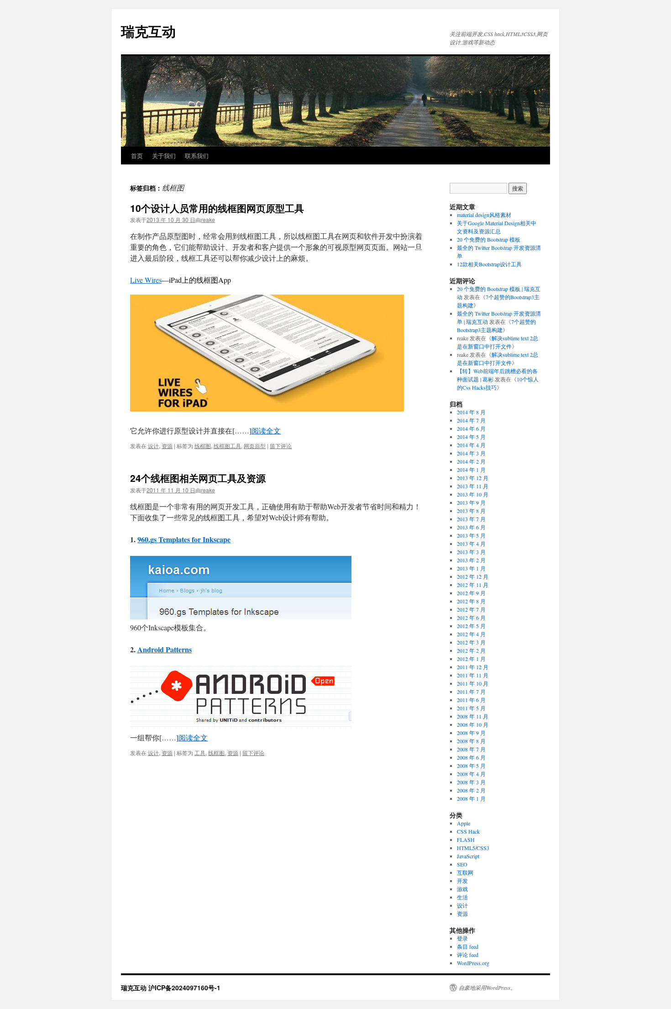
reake (208, 219)
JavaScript (468, 856)
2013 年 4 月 (471, 543)
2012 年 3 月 (471, 642)
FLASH (466, 839)
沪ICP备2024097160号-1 (184, 987)
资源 (167, 445)
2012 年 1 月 (471, 658)
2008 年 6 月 (471, 757)
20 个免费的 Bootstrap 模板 (488, 239)
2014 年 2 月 (471, 461)
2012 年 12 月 (472, 576)
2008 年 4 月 (471, 773)
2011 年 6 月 (471, 699)
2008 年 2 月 (471, 790)
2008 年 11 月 (472, 716)
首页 (137, 155)
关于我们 (164, 155)
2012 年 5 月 (471, 625)
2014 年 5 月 (471, 436)
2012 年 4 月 (471, 634)
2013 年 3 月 (471, 551)
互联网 (465, 872)
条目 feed (467, 946)
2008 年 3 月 (471, 782)
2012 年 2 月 (471, 650)
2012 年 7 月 (471, 609)
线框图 (202, 445)
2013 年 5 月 (471, 535)
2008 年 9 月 (471, 732)
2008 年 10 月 (472, 724)
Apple (463, 823)
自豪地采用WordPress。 (487, 987)
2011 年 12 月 (472, 667)
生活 (462, 897)
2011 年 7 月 (471, 691)
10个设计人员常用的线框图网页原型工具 (217, 208)
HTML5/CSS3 (473, 847)
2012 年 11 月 (472, 584)
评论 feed (467, 954)
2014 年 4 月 (471, 445)
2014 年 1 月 (471, 469)
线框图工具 (227, 445)
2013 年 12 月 (472, 477)
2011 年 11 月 (472, 675)
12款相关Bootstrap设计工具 (489, 264)
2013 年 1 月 (471, 568)
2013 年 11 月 (472, 486)
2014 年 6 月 (471, 428)
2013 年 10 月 (472, 494)
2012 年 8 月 (471, 601)
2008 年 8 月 (471, 741)
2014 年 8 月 (471, 412)
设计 (153, 445)
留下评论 (281, 445)
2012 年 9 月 (471, 593)
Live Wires (146, 280)
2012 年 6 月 (471, 617)
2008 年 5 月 (471, 765)
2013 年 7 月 (471, 519)
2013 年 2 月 (471, 560)
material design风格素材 (484, 214)
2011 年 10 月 (472, 683)
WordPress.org (473, 963)
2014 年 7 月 (471, 420)
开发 (462, 880)
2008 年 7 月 (471, 749)
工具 (199, 752)
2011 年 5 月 (471, 708)
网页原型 (255, 445)
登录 (462, 938)
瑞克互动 (148, 31)
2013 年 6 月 (471, 527)
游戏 (462, 889)
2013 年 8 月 (471, 510)
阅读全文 (266, 430)
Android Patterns (164, 649)
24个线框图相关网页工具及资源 (198, 478)
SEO (462, 864)
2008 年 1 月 (471, 798)
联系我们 (197, 155)
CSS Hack (468, 831)
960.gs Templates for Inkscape (184, 539)
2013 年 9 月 (471, 502)
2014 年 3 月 (471, 453)
